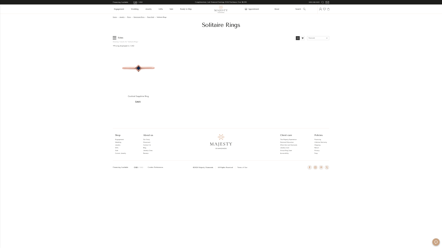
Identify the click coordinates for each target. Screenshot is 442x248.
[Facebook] (309, 167)
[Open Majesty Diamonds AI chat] (436, 242)
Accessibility (284, 153)
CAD (135, 2)
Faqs (316, 153)
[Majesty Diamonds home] (221, 9)
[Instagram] (315, 167)
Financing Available (120, 167)
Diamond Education (287, 142)
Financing (317, 139)
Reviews (146, 153)
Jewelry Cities (148, 150)
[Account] (321, 9)
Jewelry (148, 9)
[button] (298, 38)
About (276, 9)
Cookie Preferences (155, 167)
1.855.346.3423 (314, 2)
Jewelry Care (284, 148)
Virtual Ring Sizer (286, 150)
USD (141, 2)
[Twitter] (327, 167)
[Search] (304, 9)
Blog (144, 148)
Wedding (134, 9)
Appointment (253, 9)
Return (316, 148)
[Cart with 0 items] (328, 9)
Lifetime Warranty (320, 142)
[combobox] (299, 9)
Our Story (146, 139)
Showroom (146, 142)
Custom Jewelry (120, 153)
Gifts (161, 9)
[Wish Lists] (324, 9)
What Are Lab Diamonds (288, 145)
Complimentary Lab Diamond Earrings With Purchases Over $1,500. (221, 2)
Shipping (317, 145)
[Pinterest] (321, 167)
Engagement (119, 9)
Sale (171, 9)
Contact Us (147, 145)
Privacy (316, 150)
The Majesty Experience (288, 139)
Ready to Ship (186, 9)
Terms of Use (242, 167)
